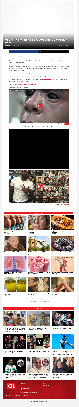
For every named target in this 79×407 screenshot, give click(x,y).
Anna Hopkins (9, 45)
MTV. (56, 75)
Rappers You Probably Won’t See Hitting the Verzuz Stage (39, 352)
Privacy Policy (23, 389)
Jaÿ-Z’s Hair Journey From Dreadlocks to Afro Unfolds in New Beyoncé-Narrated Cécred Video (62, 376)
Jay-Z (51, 58)
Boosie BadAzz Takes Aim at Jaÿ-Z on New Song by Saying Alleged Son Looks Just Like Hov (15, 376)
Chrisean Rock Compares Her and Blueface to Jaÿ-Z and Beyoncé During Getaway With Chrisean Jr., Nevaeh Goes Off (15, 329)
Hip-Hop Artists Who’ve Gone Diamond (62, 328)
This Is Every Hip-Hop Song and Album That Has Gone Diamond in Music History (14, 352)
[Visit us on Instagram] (44, 385)
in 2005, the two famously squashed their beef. (30, 84)
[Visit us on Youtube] (49, 385)
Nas (55, 58)
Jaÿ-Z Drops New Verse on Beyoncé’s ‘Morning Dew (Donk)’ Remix (38, 328)
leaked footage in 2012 (47, 79)
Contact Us (23, 385)
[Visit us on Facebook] (51, 385)
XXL (61, 123)
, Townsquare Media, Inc (16, 395)
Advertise (23, 387)
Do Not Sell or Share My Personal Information (29, 392)
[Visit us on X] (47, 385)
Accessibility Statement (25, 388)
